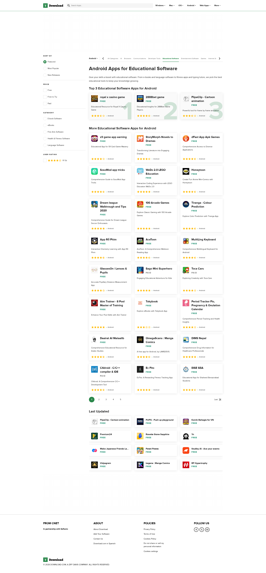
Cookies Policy (150, 539)
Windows (159, 6)
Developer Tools (154, 58)
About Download (101, 529)
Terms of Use (149, 534)
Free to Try (52, 97)
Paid (49, 103)
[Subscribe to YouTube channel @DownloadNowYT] (207, 529)
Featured (51, 62)
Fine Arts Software (55, 132)
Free (50, 90)
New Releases (54, 75)
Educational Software (171, 59)
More (216, 5)
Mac (171, 6)
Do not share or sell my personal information (154, 545)
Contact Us (98, 539)
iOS (180, 6)
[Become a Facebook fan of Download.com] (196, 529)
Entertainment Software (190, 58)
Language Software (56, 145)
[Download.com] (53, 5)
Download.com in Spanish (105, 543)
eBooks (51, 125)
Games (203, 58)
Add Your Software (101, 534)
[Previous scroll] (103, 58)
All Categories (113, 58)
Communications (139, 58)
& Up (65, 160)
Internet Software (214, 58)
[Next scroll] (219, 58)
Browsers (127, 58)
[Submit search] (68, 5)
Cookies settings (151, 551)
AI (121, 58)
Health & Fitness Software (59, 138)
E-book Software (55, 118)
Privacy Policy (149, 529)
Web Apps (204, 6)
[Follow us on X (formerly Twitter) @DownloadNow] (202, 529)
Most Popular (53, 68)
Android (190, 6)
